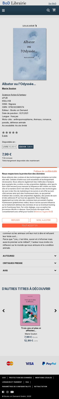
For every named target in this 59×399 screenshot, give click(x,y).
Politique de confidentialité (45, 171)
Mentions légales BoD (43, 212)
